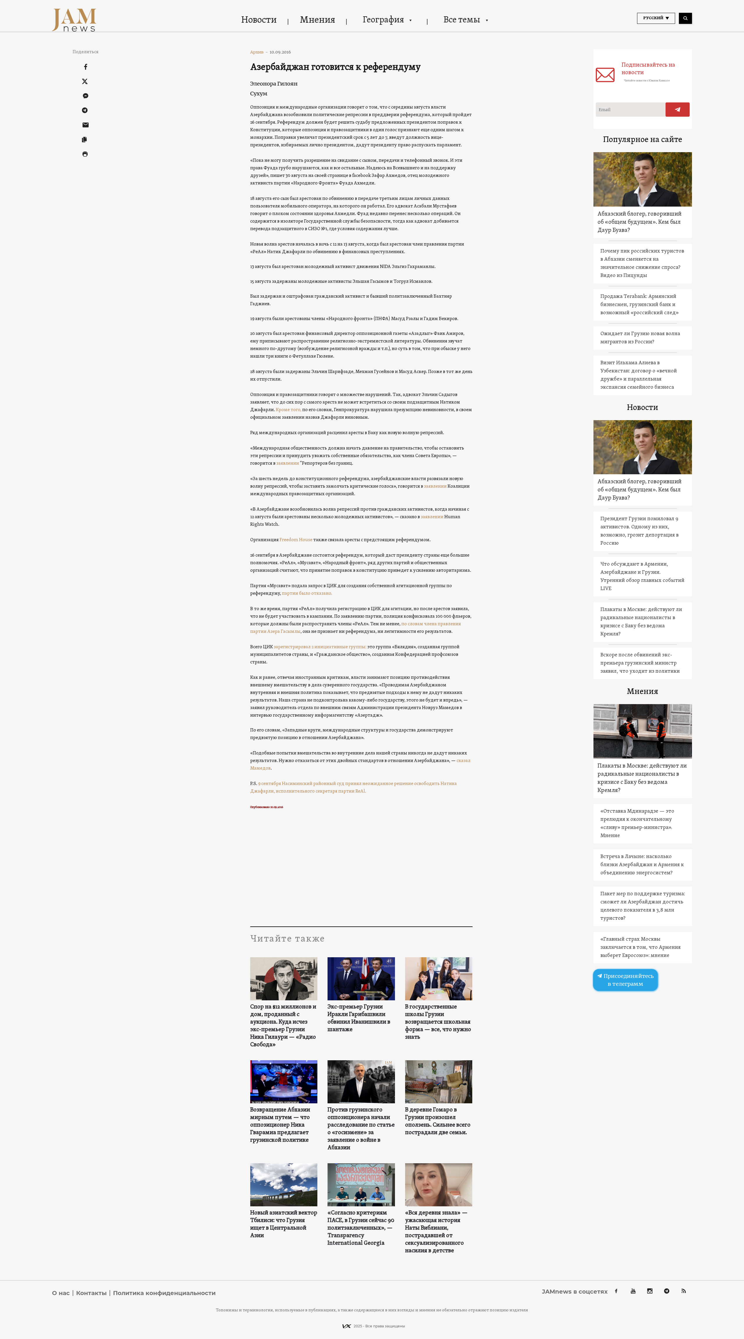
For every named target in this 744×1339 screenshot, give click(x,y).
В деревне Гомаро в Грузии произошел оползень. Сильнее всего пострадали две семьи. (438, 1121)
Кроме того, (289, 410)
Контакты (91, 1293)
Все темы (461, 20)
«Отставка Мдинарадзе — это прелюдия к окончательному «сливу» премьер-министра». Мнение (637, 823)
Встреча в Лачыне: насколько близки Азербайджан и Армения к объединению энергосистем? (642, 864)
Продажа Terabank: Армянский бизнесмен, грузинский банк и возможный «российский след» (639, 304)
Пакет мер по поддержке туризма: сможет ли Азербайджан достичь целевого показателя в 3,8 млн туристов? (642, 906)
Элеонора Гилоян (274, 83)
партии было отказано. (307, 593)
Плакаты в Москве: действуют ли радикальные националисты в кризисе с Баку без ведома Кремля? (641, 621)
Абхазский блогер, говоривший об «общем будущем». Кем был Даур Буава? (640, 222)
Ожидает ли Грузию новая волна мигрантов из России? (640, 338)
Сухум (258, 93)
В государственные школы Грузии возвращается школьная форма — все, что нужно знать (438, 1022)
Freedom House (296, 540)
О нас (61, 1293)
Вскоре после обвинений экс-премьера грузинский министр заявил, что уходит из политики (640, 663)
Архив (259, 52)
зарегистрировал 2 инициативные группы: (320, 647)
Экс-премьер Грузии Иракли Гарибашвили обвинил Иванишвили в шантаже (359, 1018)
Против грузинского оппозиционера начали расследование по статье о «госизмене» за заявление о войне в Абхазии (361, 1129)
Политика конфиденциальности (164, 1293)
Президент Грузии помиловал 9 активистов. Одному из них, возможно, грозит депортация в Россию (639, 531)
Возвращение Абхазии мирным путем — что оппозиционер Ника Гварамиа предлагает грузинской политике (280, 1125)
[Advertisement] (361, 868)
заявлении (287, 463)
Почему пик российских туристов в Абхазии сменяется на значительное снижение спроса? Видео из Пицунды (642, 263)
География (383, 20)
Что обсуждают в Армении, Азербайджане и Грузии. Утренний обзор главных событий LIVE (642, 576)
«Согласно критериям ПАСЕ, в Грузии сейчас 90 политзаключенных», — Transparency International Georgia (361, 1228)
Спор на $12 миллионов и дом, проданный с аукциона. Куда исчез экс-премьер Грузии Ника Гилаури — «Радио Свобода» (283, 1026)
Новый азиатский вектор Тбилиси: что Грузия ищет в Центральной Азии (283, 1224)
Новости (259, 20)
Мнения (317, 20)
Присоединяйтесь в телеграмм (628, 980)
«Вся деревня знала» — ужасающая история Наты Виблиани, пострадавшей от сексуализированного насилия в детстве (436, 1232)
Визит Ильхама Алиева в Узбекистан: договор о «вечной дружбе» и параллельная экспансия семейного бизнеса (638, 375)
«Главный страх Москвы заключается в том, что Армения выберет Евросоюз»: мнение (640, 947)
